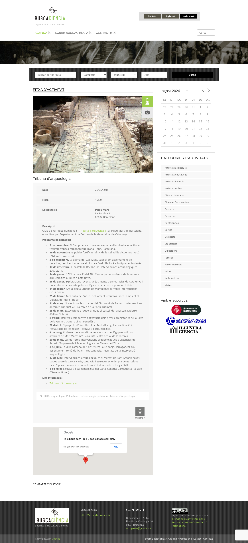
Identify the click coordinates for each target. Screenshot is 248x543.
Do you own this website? (76, 446)
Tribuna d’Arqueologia (63, 383)
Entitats (152, 16)
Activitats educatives (176, 174)
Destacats (170, 236)
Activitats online (173, 188)
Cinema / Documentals (177, 202)
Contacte (104, 32)
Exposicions (171, 250)
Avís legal (172, 538)
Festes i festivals (173, 264)
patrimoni (102, 396)
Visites (168, 285)
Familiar (169, 257)
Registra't (170, 16)
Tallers (168, 271)
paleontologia (88, 396)
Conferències (172, 223)
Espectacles (171, 243)
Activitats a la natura (176, 167)
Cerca (192, 74)
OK (116, 446)
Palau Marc (72, 396)
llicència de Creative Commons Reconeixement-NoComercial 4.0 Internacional (189, 522)
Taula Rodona (172, 278)
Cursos (168, 229)
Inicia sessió (188, 16)
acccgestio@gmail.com (138, 528)
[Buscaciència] (50, 13)
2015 (47, 396)
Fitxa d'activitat (48, 90)
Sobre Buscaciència (71, 32)
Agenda (41, 32)
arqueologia (58, 396)
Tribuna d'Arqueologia (122, 396)
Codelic (56, 538)
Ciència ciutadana (174, 195)
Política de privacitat (190, 538)
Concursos (170, 216)
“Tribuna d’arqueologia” (92, 230)
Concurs (169, 209)
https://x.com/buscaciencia (95, 515)
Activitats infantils (174, 181)
